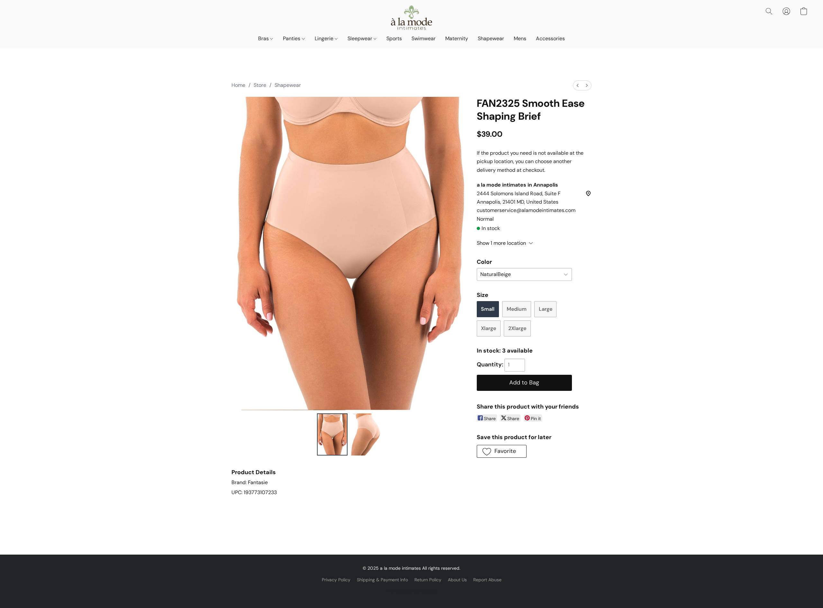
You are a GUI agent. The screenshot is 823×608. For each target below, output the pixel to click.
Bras (264, 38)
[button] (411, 18)
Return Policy (427, 580)
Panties (292, 38)
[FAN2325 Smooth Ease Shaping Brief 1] (365, 434)
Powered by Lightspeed (411, 591)
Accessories (550, 38)
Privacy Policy (336, 580)
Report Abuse (487, 580)
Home (238, 85)
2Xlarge (517, 328)
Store (260, 85)
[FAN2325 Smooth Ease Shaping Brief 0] (332, 434)
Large (545, 309)
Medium (517, 309)
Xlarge (488, 328)
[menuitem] (577, 85)
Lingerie (325, 38)
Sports (394, 38)
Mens (520, 38)
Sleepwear (361, 38)
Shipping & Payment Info (382, 580)
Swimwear (424, 38)
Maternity (456, 38)
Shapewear (491, 38)
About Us (457, 580)
